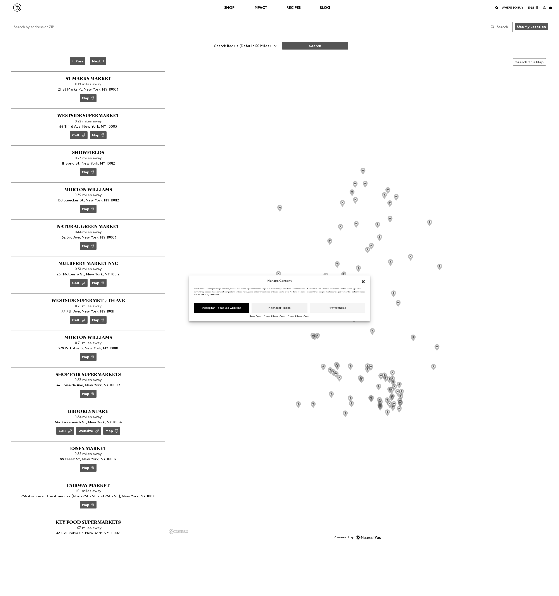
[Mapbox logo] (178, 531)
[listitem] (88, 89)
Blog (325, 7)
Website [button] (85, 431)
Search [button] (315, 46)
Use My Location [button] (531, 26)
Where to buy (512, 8)
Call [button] (75, 135)
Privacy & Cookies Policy (274, 316)
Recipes (293, 7)
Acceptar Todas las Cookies (221, 308)
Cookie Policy (255, 316)
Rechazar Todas (280, 308)
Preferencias (337, 308)
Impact (260, 7)
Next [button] (96, 61)
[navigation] (88, 61)
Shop (229, 7)
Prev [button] (79, 61)
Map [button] (85, 98)
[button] (363, 281)
